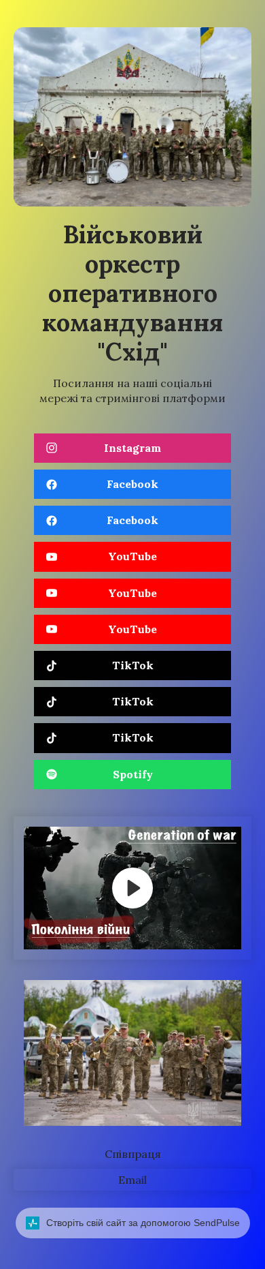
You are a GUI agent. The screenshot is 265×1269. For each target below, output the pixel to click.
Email (132, 1180)
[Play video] (132, 888)
